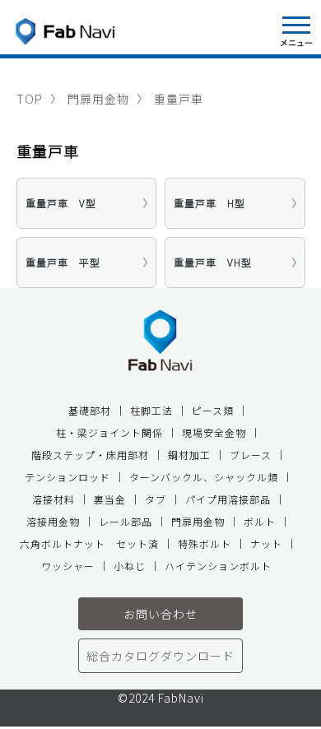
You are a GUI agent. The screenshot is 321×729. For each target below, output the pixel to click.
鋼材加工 (189, 455)
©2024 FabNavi (161, 699)
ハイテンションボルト (218, 566)
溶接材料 (53, 499)
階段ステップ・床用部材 (90, 455)
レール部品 (125, 521)
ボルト (260, 521)
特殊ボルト (204, 543)
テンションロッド (67, 477)
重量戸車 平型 (63, 262)
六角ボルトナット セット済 (89, 543)
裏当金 (110, 499)
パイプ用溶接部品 (228, 499)
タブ (155, 499)
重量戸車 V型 (61, 203)
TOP (29, 99)
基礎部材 (89, 410)
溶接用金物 (53, 521)
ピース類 (213, 410)
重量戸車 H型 (209, 203)
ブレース (251, 455)
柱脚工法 (151, 410)
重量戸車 (178, 99)
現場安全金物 (214, 432)
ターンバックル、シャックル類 (203, 477)
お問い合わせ (160, 614)
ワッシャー (68, 566)
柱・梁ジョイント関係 (109, 432)
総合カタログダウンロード (160, 656)
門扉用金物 (98, 99)
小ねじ (130, 566)
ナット (266, 543)
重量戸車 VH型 (213, 262)
